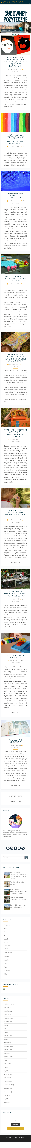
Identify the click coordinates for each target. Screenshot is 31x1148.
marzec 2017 (8, 1035)
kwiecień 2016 (8, 1064)
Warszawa (8, 952)
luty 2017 (6, 1039)
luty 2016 (6, 1071)
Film (5, 932)
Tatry (6, 949)
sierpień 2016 (8, 1049)
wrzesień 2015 (8, 1088)
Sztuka (6, 963)
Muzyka (6, 956)
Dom (5, 928)
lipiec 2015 (7, 1095)
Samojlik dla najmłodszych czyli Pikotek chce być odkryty (15, 357)
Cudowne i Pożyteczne (12, 2)
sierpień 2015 (8, 1092)
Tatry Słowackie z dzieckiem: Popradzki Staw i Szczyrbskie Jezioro (18, 892)
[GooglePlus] (19, 849)
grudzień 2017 (8, 1011)
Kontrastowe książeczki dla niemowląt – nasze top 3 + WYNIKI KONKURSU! (15, 61)
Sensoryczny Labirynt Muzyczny (15, 195)
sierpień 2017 (8, 1025)
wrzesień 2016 (8, 1046)
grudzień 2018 (8, 1007)
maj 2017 (6, 1032)
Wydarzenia (7, 970)
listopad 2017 (8, 1014)
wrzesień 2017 (8, 1021)
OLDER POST (15, 801)
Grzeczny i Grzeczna (15, 741)
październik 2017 (9, 1018)
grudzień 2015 (8, 1078)
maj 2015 (6, 1099)
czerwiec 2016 (8, 1057)
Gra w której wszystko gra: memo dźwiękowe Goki (15, 513)
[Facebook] (8, 849)
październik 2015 (9, 1085)
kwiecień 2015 (8, 1102)
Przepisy (6, 960)
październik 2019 (9, 1004)
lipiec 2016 (7, 1053)
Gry (5, 935)
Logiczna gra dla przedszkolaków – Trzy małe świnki (15, 278)
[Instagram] (11, 849)
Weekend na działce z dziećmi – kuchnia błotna (15, 593)
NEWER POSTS (16, 796)
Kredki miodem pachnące (15, 656)
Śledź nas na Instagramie (16, 1128)
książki (6, 939)
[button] (2, 27)
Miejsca (6, 942)
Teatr (5, 967)
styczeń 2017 (8, 1043)
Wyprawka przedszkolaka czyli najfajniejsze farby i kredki (15, 139)
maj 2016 (6, 1060)
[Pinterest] (15, 849)
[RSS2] (23, 849)
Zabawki (6, 974)
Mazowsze (8, 945)
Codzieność (7, 925)
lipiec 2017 (7, 1028)
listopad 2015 (8, 1081)
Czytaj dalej (16, 562)
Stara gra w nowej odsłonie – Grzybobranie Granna (15, 433)
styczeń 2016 (8, 1074)
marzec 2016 (8, 1067)
